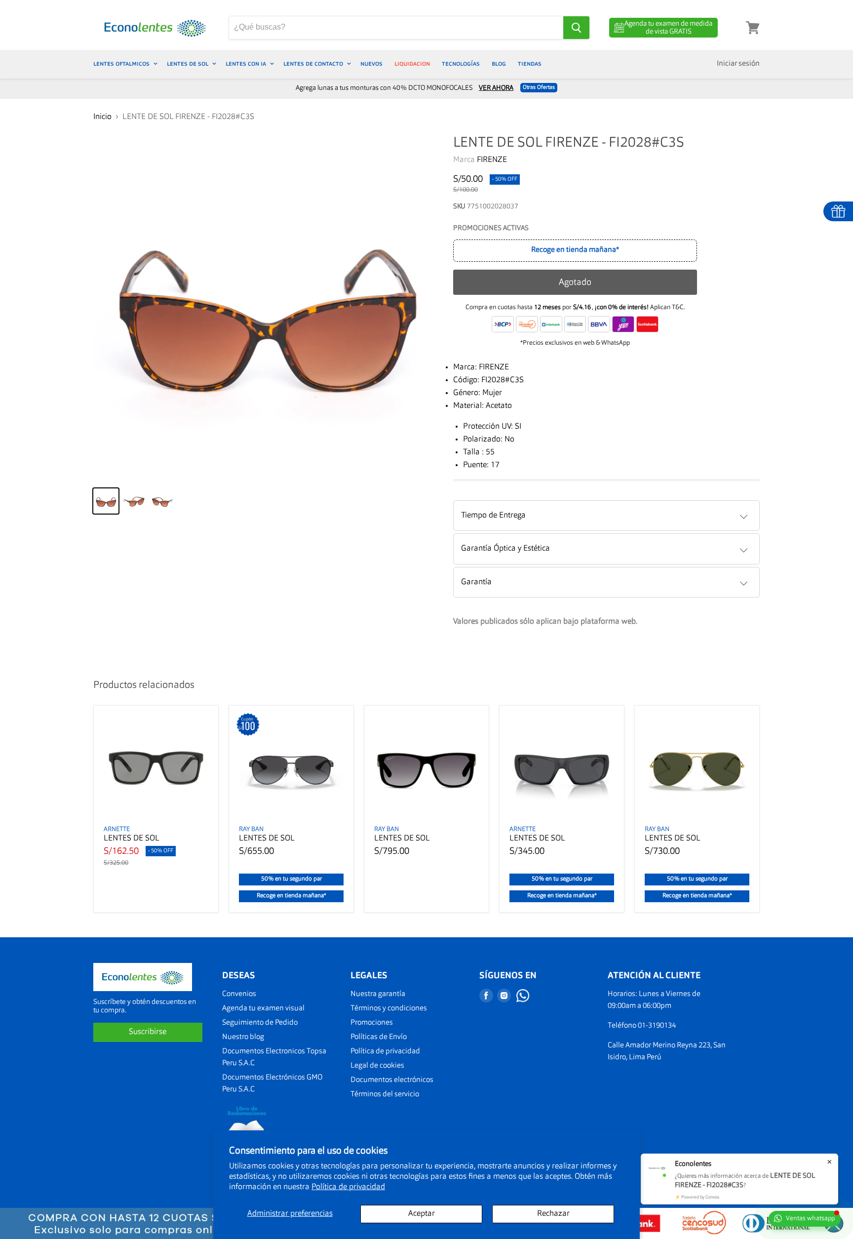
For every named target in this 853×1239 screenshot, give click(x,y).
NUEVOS (371, 64)
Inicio (102, 117)
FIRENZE (492, 160)
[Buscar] (576, 27)
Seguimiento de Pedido (260, 1023)
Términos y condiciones (388, 1008)
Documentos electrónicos (391, 1080)
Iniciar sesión (738, 64)
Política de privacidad (348, 1187)
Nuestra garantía (377, 994)
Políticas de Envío (378, 1037)
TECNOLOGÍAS (461, 64)
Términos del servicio (384, 1094)
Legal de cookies (377, 1066)
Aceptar (421, 1214)
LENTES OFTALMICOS (122, 64)
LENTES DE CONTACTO (314, 64)
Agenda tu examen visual (263, 1008)
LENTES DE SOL (188, 64)
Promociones (371, 1023)
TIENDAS (530, 64)
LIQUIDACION (412, 64)
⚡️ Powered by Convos (697, 1197)
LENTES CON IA (247, 64)
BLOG (499, 64)
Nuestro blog (243, 1037)
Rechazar (553, 1214)
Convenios (239, 994)
